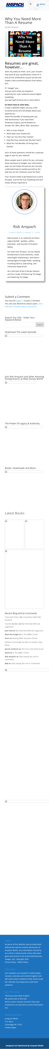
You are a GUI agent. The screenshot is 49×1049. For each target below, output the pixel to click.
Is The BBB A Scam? (30, 634)
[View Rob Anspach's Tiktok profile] (24, 219)
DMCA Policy (23, 962)
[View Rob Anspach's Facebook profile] (13, 219)
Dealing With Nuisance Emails (24, 638)
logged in (20, 300)
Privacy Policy (10, 962)
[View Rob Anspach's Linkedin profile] (35, 219)
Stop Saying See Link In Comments (25, 663)
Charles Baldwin (12, 624)
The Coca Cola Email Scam (32, 649)
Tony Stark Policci (12, 617)
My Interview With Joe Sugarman (29, 630)
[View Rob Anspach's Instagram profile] (30, 219)
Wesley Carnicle (11, 642)
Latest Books (14, 513)
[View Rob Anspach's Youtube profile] (19, 219)
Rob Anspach (12, 27)
